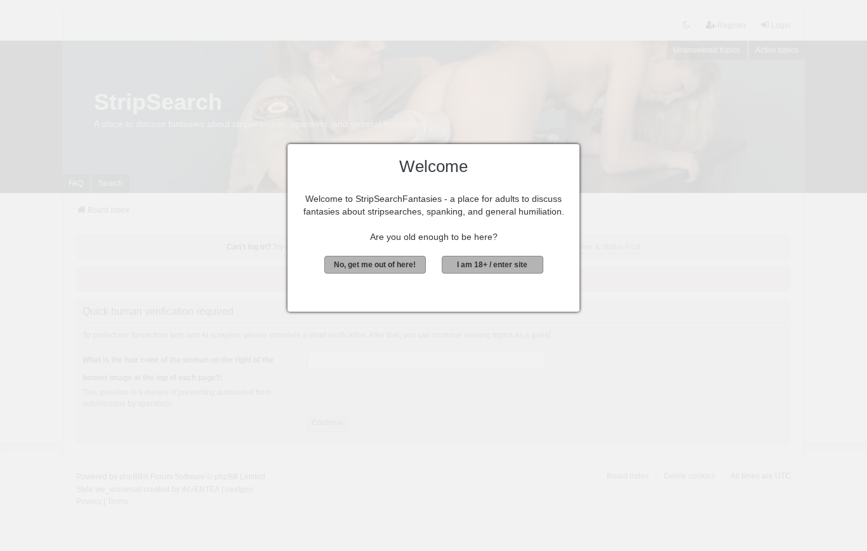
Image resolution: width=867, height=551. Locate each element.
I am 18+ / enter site (492, 264)
